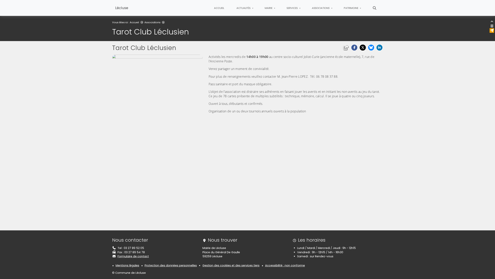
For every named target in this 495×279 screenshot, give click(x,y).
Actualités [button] (243, 8)
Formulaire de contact (133, 256)
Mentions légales (127, 265)
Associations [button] (321, 8)
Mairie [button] (269, 8)
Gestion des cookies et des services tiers (230, 265)
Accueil (219, 8)
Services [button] (292, 8)
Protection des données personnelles (171, 265)
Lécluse (121, 7)
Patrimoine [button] (351, 8)
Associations (152, 22)
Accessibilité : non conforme (285, 265)
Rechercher (374, 8)
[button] (354, 47)
